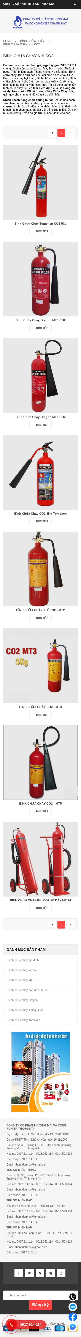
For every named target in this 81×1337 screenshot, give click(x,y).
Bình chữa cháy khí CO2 (23, 980)
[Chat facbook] (72, 1316)
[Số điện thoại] (72, 1297)
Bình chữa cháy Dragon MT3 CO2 (41, 320)
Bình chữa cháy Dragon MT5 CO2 (41, 417)
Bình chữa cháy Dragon (23, 1000)
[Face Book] (18, 1273)
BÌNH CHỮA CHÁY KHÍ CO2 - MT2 (40, 610)
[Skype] (50, 1273)
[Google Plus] (61, 1273)
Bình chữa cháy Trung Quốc (25, 1010)
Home (7, 41)
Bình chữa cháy (32, 41)
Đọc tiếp (42, 231)
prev (52, 133)
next (70, 133)
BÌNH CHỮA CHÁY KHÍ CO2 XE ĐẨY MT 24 (40, 900)
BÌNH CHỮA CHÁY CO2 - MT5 (40, 803)
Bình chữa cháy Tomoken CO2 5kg (40, 223)
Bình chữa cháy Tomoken (24, 1020)
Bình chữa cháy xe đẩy (22, 970)
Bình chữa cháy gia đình (23, 960)
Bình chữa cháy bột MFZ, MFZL (28, 990)
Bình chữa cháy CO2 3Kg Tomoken (40, 513)
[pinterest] (40, 1273)
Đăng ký (40, 1304)
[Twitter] (29, 1273)
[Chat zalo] (72, 1306)
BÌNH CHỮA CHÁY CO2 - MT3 (40, 707)
